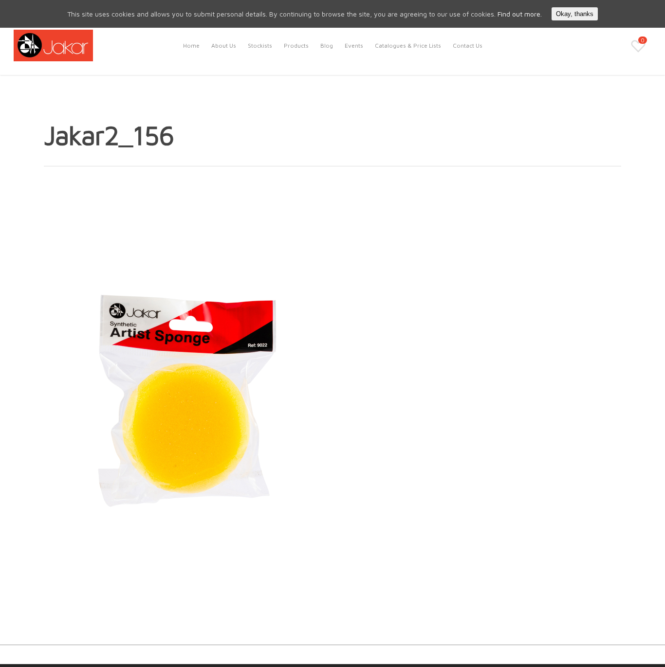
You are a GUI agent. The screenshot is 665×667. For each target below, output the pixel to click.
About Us (223, 45)
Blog (326, 45)
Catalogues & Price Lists (408, 45)
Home (191, 45)
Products (296, 45)
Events (354, 45)
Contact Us (467, 45)
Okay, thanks (574, 14)
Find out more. (520, 14)
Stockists (260, 45)
